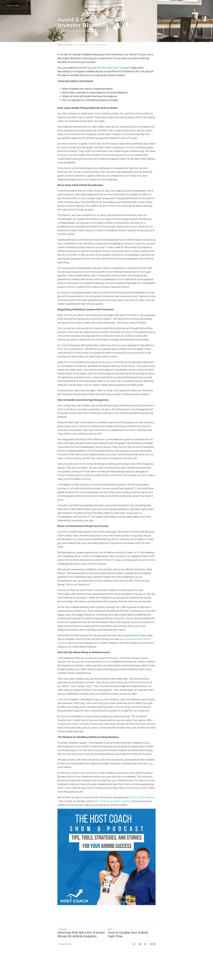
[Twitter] (140, 944)
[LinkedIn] (145, 944)
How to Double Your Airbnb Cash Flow (128, 934)
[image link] (106, 857)
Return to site (13, 5)
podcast (126, 639)
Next (110, 929)
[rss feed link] (154, 944)
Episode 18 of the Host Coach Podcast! (109, 67)
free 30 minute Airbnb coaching (113, 801)
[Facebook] (134, 944)
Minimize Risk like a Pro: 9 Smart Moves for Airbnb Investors (81, 934)
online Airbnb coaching (142, 797)
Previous (63, 929)
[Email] (151, 944)
